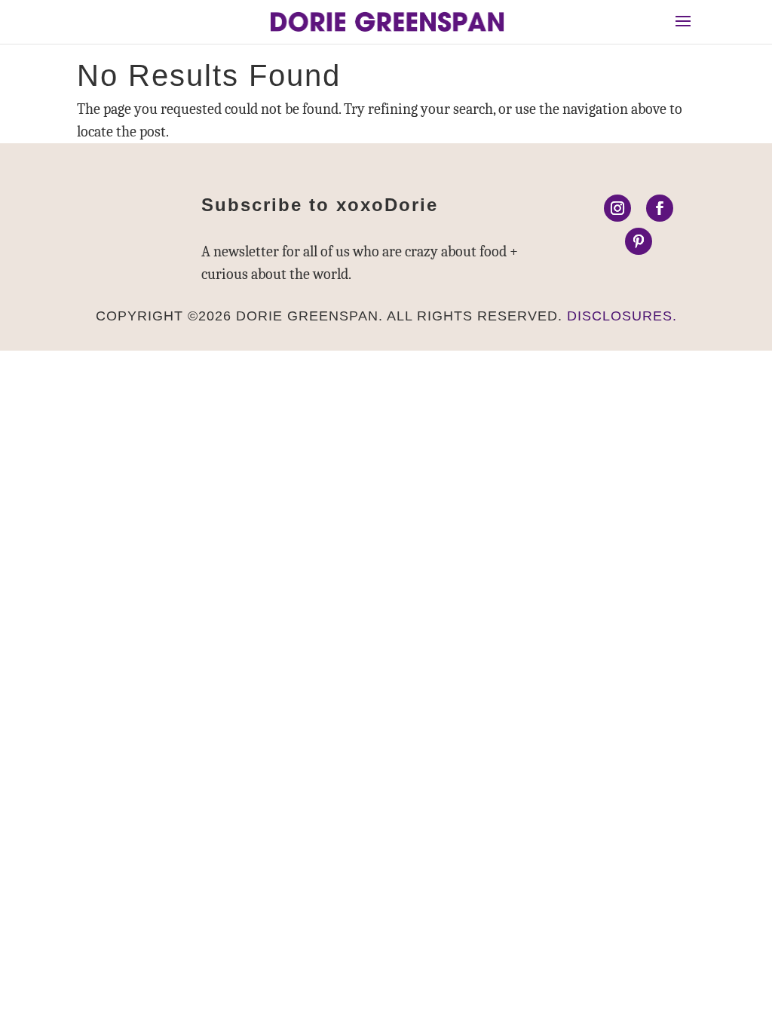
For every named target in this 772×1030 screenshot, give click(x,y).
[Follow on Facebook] (659, 208)
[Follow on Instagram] (617, 208)
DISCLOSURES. (622, 315)
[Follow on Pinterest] (638, 241)
